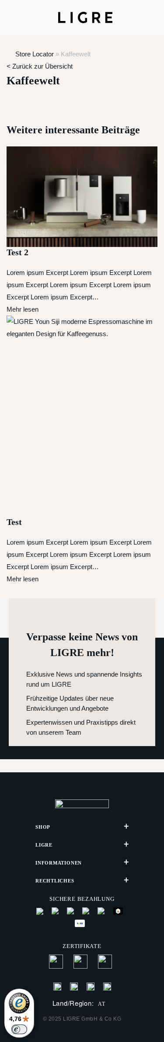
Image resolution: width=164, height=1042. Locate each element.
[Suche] (134, 17)
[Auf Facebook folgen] (57, 986)
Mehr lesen (22, 309)
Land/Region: (78, 1003)
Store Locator (34, 54)
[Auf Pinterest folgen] (90, 986)
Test (14, 522)
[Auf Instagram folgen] (74, 986)
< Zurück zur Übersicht (40, 66)
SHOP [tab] (42, 827)
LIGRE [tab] (43, 844)
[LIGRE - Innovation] (85, 17)
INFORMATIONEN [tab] (58, 862)
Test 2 (17, 252)
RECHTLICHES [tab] (54, 880)
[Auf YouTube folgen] (107, 986)
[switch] (19, 1029)
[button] (18, 17)
